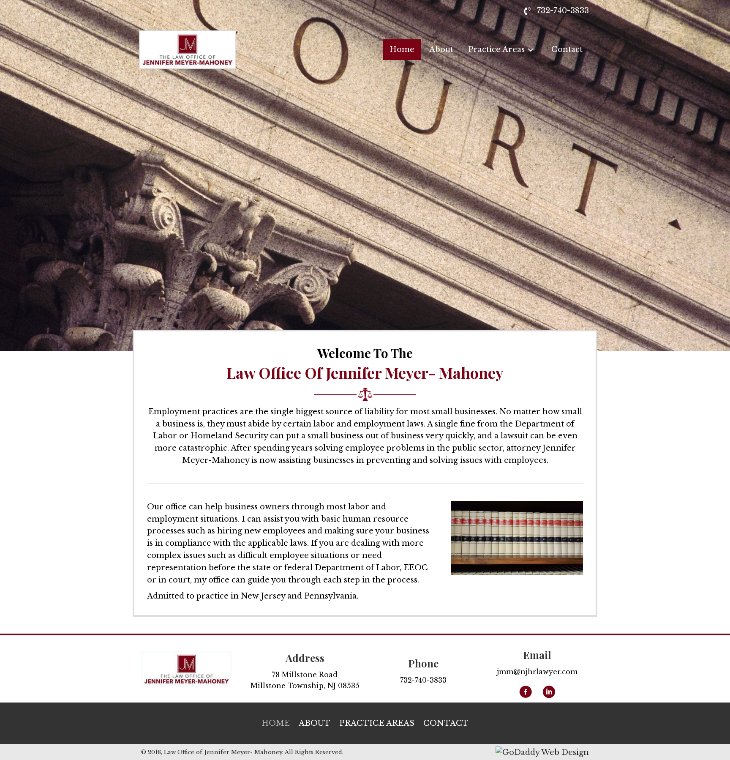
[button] (525, 692)
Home (275, 723)
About (314, 723)
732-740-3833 (563, 10)
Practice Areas (376, 723)
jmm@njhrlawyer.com (537, 671)
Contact (446, 723)
